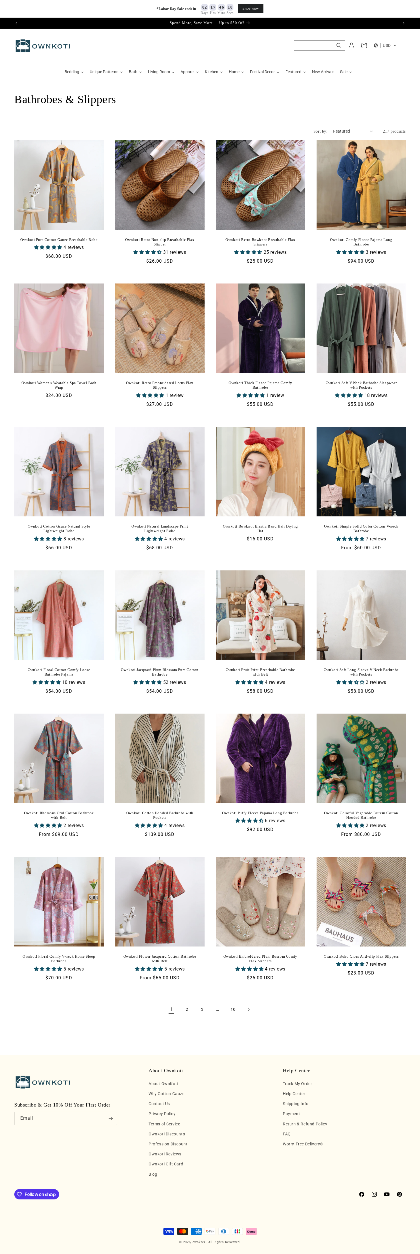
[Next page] (248, 1009)
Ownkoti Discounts (167, 1134)
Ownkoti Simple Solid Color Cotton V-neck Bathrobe (361, 528)
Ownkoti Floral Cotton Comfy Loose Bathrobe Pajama (59, 671)
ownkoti (199, 1242)
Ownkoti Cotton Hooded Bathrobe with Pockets (159, 815)
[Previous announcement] (16, 23)
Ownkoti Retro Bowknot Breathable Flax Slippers (260, 241)
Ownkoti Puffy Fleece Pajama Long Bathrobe (260, 813)
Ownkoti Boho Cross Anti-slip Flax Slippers (361, 956)
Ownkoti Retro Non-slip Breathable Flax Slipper (159, 241)
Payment (291, 1113)
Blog (153, 1174)
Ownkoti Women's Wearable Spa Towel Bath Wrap (58, 385)
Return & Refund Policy (305, 1124)
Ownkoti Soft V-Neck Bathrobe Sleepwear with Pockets (361, 385)
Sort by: (320, 131)
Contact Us (159, 1103)
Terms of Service (164, 1124)
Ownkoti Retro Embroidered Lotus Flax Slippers (159, 385)
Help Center (294, 1093)
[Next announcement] (403, 23)
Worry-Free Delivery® (303, 1144)
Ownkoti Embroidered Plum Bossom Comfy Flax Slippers (260, 958)
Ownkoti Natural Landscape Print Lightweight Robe (159, 528)
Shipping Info (296, 1103)
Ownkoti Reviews (165, 1154)
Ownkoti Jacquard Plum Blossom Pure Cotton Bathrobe (160, 671)
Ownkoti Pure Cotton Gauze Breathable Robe (59, 239)
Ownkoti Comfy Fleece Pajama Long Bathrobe (361, 241)
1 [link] (171, 1009)
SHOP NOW (251, 8)
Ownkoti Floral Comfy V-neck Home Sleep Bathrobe (59, 958)
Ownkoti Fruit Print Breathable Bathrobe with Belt (260, 671)
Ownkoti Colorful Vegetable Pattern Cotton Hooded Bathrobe (361, 815)
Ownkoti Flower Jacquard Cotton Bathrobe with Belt (159, 958)
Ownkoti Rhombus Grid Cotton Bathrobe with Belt (59, 815)
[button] (319, 45)
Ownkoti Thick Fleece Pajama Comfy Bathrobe (260, 385)
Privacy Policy (162, 1113)
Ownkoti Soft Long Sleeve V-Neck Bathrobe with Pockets (361, 671)
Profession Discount (168, 1144)
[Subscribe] (110, 1118)
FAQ (287, 1134)
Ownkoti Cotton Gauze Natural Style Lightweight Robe (59, 528)
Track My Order (297, 1083)
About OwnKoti (163, 1083)
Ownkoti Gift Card (166, 1164)
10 (233, 1009)
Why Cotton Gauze (167, 1093)
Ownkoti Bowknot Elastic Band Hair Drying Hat (260, 528)
